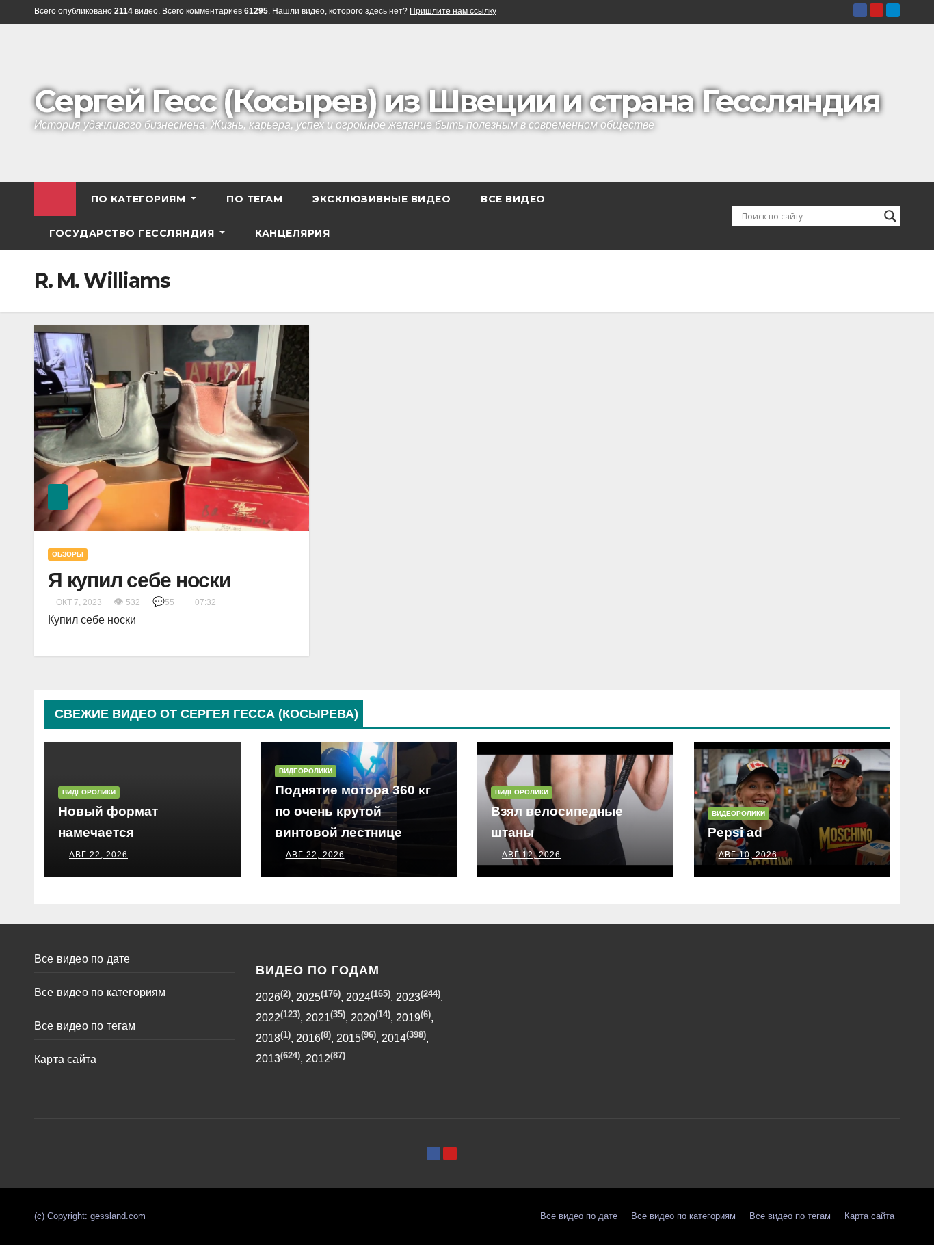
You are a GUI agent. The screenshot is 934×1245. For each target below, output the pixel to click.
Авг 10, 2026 (748, 854)
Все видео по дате (82, 959)
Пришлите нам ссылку (453, 11)
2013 (268, 1059)
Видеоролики (89, 792)
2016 (308, 1038)
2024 (358, 997)
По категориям (140, 199)
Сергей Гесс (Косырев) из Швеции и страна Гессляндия (456, 101)
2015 (348, 1038)
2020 (363, 1017)
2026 (268, 997)
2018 (268, 1038)
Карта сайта (65, 1059)
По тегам (254, 199)
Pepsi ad (735, 832)
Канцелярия (292, 233)
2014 (394, 1038)
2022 (268, 1017)
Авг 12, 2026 (531, 854)
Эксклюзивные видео (381, 199)
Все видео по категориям (100, 992)
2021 (318, 1017)
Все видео (513, 199)
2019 (408, 1017)
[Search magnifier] (890, 216)
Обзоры (67, 554)
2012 (318, 1059)
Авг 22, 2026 (98, 854)
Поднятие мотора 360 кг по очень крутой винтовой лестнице (353, 811)
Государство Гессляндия (133, 233)
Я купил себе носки (139, 580)
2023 (408, 997)
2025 (308, 997)
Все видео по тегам (85, 1026)
